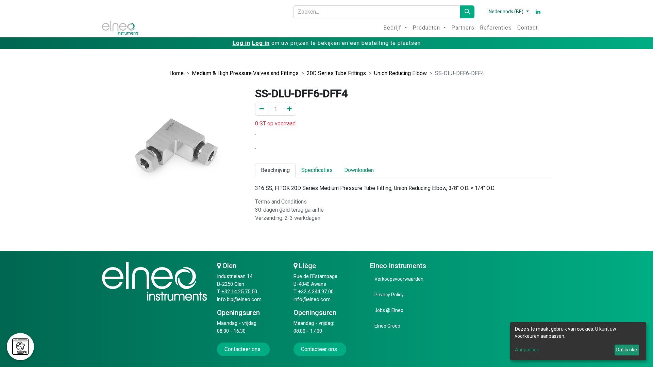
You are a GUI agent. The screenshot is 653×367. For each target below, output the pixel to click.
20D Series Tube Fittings (336, 73)
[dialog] (578, 341)
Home (176, 73)
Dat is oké (626, 349)
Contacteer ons (243, 349)
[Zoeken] (467, 11)
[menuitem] (395, 28)
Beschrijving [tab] (275, 170)
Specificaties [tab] (317, 170)
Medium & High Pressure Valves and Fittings (245, 73)
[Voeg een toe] (289, 109)
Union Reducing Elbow (400, 73)
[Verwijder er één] (261, 109)
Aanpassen (527, 349)
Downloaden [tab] (359, 170)
